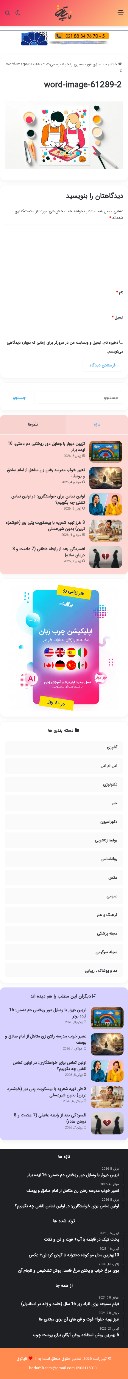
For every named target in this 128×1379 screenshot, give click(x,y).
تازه (97, 424)
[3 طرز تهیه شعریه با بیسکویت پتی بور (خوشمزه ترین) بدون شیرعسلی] (105, 531)
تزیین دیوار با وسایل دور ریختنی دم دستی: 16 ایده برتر (46, 446)
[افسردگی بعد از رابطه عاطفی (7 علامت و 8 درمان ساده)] (105, 557)
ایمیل (117, 317)
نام (119, 292)
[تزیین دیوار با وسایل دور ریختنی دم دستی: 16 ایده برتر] (105, 452)
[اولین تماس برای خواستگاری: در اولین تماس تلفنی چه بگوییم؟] (105, 504)
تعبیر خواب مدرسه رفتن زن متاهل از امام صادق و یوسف (46, 473)
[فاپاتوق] (64, 13)
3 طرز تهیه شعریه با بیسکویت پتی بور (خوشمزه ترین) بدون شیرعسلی (45, 525)
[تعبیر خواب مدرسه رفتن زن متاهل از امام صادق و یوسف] (105, 478)
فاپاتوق (22, 1359)
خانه (114, 64)
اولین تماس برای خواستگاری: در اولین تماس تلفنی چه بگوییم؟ (48, 499)
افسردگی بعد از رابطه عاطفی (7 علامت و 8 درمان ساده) (49, 552)
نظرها (33, 424)
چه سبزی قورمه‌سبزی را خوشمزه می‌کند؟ (75, 64)
